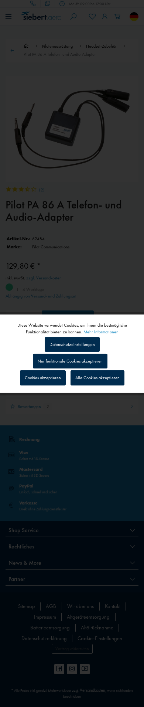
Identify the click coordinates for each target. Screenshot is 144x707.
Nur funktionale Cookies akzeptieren (70, 361)
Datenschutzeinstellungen (72, 344)
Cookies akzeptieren (43, 378)
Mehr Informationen (101, 331)
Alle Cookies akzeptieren (97, 378)
